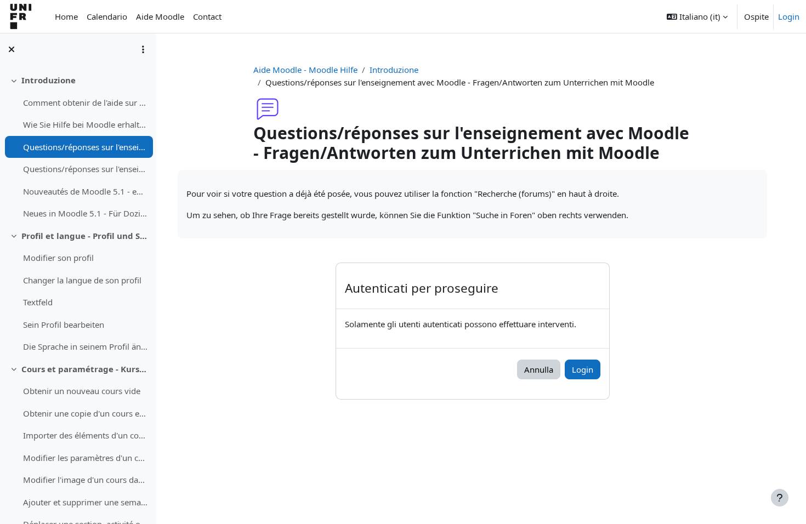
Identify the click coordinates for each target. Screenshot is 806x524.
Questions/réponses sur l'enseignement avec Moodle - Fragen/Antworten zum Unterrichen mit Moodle (85, 146)
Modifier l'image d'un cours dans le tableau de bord (85, 479)
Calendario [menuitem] (107, 16)
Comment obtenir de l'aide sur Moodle (85, 102)
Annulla (538, 369)
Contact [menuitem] (207, 16)
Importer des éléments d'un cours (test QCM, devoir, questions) (85, 435)
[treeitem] (77, 147)
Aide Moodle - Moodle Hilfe (305, 69)
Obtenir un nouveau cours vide (81, 390)
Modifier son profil (58, 257)
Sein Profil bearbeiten (63, 324)
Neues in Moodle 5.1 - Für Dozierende (85, 213)
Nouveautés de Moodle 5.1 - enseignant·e (85, 191)
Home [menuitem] (66, 16)
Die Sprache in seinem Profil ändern (85, 346)
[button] (697, 16)
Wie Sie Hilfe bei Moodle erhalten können (85, 124)
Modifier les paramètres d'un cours (85, 457)
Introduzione (48, 80)
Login (788, 16)
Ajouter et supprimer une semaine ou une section (85, 502)
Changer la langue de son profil (82, 280)
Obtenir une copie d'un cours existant (85, 413)
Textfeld (38, 302)
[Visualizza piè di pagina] (779, 497)
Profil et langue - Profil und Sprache (84, 235)
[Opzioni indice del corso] (143, 49)
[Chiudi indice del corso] (11, 49)
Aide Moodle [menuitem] (160, 16)
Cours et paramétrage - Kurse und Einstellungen (84, 368)
